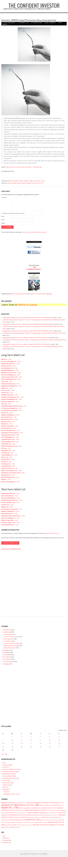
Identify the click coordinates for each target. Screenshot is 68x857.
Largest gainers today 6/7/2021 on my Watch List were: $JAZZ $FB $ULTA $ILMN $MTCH (27, 344)
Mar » (6, 754)
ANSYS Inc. (59, 805)
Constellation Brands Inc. (11, 812)
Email (3, 219)
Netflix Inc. (33, 819)
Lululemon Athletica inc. (35, 817)
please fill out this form (52, 533)
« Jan (2, 754)
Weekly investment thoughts (11, 645)
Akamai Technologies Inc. (36, 802)
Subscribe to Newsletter (11, 549)
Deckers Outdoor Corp (36, 812)
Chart (9, 359)
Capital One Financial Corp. (34, 810)
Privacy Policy (6, 780)
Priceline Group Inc (12, 822)
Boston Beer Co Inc (50, 808)
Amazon (33, 294)
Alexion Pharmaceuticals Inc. (55, 802)
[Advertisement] (8, 585)
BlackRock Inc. (38, 808)
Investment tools (8, 641)
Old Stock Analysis (9, 661)
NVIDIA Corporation (45, 820)
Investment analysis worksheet (11, 771)
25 (40, 746)
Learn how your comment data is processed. (34, 232)
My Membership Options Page (11, 778)
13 (59, 740)
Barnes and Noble (41, 294)
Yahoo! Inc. (16, 827)
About (4, 762)
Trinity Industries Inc (26, 825)
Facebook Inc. (16, 815)
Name (3, 216)
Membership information (9, 774)
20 (59, 743)
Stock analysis (6, 659)
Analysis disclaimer (7, 765)
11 (40, 740)
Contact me (6, 767)
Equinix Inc (55, 812)
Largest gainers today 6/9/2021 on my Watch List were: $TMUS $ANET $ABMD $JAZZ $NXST (28, 331)
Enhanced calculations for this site (12, 769)
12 (49, 740)
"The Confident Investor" (34, 268)
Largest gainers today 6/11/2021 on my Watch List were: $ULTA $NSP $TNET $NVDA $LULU (28, 317)
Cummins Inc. (23, 812)
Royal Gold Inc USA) (41, 822)
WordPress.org (7, 842)
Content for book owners (11, 636)
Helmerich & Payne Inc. (53, 815)
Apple (50, 294)
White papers (6, 789)
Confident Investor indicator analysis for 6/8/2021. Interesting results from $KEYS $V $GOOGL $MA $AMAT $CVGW (34, 340)
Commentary (6, 632)
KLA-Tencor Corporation (20, 817)
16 (21, 743)
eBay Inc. (48, 812)
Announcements (8, 634)
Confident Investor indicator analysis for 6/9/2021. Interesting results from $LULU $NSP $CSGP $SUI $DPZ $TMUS (34, 333)
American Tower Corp (47, 805)
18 (40, 743)
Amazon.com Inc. (28, 805)
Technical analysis (7, 785)
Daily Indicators (8, 639)
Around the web (37, 22)
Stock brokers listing (8, 782)
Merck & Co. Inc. (49, 817)
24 (31, 746)
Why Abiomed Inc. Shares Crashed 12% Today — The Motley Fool (24, 167)
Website (3, 223)
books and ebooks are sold (19, 294)
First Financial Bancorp (29, 815)
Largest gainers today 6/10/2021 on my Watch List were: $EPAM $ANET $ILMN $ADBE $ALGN (29, 324)
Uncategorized (6, 664)
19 (49, 743)
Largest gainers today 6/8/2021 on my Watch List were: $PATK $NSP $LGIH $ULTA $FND (27, 337)
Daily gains (5, 650)
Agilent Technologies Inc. (20, 802)
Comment (4, 197)
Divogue (35, 853)
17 (31, 743)
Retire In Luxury (27, 304)
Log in (4, 836)
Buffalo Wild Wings (18, 810)
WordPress (45, 853)
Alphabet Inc (9, 805)
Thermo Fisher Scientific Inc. (12, 825)
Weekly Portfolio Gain (10, 648)
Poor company (6, 657)
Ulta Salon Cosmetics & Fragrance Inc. (47, 825)
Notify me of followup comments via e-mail (13, 213)
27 (59, 746)
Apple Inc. (9, 807)
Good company (7, 654)
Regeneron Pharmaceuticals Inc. (26, 822)
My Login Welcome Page (9, 776)
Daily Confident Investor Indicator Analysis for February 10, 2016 (25, 183)
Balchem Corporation (25, 808)
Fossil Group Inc (41, 815)
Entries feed (6, 838)
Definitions (7, 792)
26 (49, 746)
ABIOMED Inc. (52, 22)
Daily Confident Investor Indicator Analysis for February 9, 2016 (27, 181)
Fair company (6, 652)
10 (31, 740)
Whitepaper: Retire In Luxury (11, 794)
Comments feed (7, 840)
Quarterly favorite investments (12, 643)
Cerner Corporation (50, 810)
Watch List (5, 787)
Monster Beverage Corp (18, 820)
